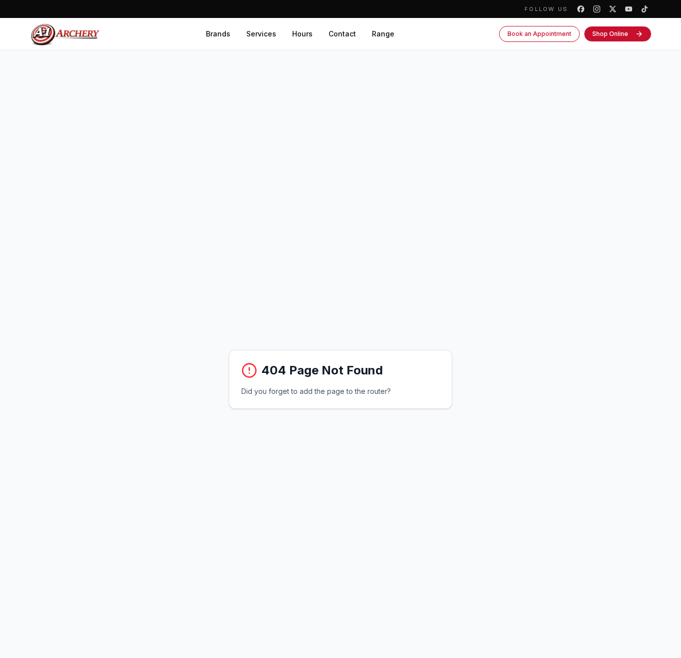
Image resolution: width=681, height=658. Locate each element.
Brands (218, 33)
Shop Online (610, 33)
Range (383, 33)
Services (261, 33)
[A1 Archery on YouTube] (629, 9)
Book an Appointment (539, 33)
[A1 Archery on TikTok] (645, 9)
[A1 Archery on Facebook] (581, 9)
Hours (302, 33)
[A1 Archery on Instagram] (597, 9)
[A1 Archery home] (65, 34)
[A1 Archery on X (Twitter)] (613, 9)
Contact (342, 33)
